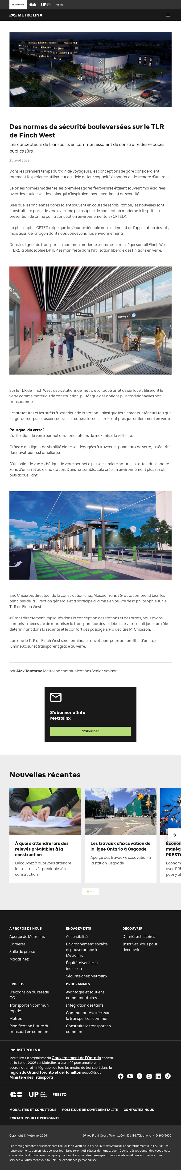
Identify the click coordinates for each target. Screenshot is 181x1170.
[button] (33, 4)
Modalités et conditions (33, 1110)
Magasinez (19, 959)
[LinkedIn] (158, 1076)
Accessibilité (77, 936)
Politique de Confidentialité (90, 1110)
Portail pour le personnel (34, 1118)
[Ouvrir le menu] (168, 15)
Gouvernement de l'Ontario (76, 1058)
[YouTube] (130, 1076)
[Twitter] (139, 1076)
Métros (15, 1018)
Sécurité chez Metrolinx (86, 976)
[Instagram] (149, 1076)
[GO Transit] (16, 1094)
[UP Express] (38, 1094)
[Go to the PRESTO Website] (59, 4)
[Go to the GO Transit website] (33, 4)
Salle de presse (22, 951)
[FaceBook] (120, 1076)
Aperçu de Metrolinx (27, 936)
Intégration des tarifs (84, 1005)
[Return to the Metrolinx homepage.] (25, 15)
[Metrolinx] (24, 1050)
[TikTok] (168, 1076)
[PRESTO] (60, 1094)
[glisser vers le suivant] (174, 834)
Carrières (17, 944)
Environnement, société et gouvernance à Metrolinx (87, 950)
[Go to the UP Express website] (46, 4)
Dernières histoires (139, 936)
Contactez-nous (139, 1110)
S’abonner (90, 731)
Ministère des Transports (31, 1077)
